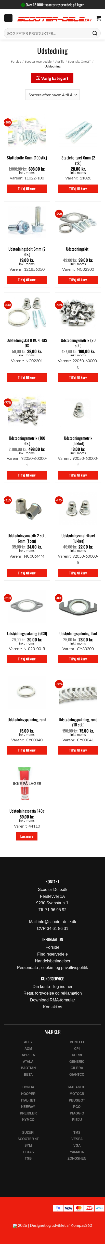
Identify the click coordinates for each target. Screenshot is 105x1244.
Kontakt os (52, 1007)
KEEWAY (28, 1107)
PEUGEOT (77, 1100)
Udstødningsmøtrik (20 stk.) (78, 343)
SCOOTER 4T (28, 1139)
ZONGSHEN (77, 1158)
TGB (28, 1158)
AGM (28, 1049)
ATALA (28, 1062)
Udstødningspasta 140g (26, 811)
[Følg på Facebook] (6, 1209)
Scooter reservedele (38, 61)
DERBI (77, 1055)
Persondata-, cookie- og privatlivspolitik (52, 967)
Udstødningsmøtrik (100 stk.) (27, 440)
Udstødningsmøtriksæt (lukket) (78, 538)
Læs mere (26, 836)
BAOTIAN (28, 1068)
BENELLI (77, 1042)
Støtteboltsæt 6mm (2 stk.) (78, 160)
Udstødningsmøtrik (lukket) (78, 440)
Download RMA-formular (52, 1000)
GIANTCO (76, 1074)
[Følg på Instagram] (17, 1209)
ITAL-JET (28, 1100)
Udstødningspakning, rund (27, 719)
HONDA (28, 1087)
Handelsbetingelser (52, 961)
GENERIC (76, 1062)
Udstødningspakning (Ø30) (27, 633)
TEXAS (28, 1152)
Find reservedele (52, 954)
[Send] (95, 33)
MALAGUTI (77, 1087)
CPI (77, 1049)
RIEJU (77, 1120)
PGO (77, 1107)
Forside (16, 61)
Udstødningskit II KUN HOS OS (27, 343)
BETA (28, 1074)
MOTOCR (77, 1094)
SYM (28, 1145)
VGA (77, 1145)
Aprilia (59, 61)
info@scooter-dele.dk (57, 922)
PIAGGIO (77, 1113)
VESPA (77, 1139)
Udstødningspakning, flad (78, 633)
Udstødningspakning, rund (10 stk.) (78, 722)
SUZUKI (28, 1133)
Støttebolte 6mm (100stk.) (27, 157)
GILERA (77, 1068)
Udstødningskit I (78, 249)
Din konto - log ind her (52, 986)
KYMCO (28, 1120)
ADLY (28, 1042)
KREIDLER (28, 1113)
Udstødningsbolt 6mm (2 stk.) (27, 251)
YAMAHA (77, 1152)
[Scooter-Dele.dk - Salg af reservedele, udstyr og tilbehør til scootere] (54, 18)
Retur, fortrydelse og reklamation (52, 993)
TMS (77, 1133)
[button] (8, 18)
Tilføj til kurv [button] (27, 188)
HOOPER (28, 1094)
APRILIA (28, 1055)
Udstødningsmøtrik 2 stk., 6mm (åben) (27, 538)
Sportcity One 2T (79, 61)
